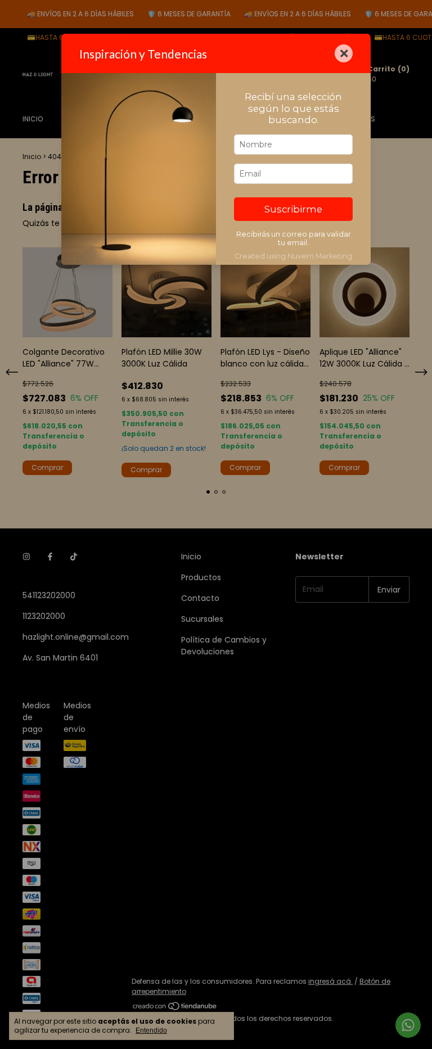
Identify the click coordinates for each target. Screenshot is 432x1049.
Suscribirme (293, 209)
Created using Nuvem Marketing (293, 256)
